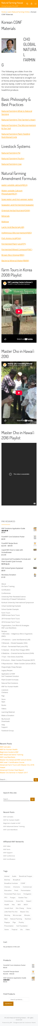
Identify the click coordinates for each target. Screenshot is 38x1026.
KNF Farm (6, 849)
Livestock (4, 690)
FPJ (5, 897)
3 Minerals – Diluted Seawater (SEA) (14, 643)
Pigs (3, 696)
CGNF (23, 883)
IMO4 (26, 904)
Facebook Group (7, 731)
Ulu (21, 929)
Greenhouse (8, 901)
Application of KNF (8, 674)
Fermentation (25, 890)
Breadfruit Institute (11, 883)
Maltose (5, 221)
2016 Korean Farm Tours (10, 622)
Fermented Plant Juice (12, 894)
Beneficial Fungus (25, 876)
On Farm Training (8, 586)
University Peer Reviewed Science (13, 597)
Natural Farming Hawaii (18, 1018)
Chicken (7, 887)
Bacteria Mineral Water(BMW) (15, 260)
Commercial (27, 887)
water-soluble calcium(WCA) (14, 185)
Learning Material (8, 712)
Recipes (4, 631)
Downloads (5, 721)
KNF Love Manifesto (8, 628)
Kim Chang (20, 908)
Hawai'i (28, 901)
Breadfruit (16, 880)
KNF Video (7, 846)
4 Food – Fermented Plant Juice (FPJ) (14, 646)
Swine (6, 929)
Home (3, 12)
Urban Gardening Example (11, 606)
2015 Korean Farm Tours (10, 619)
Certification (5, 590)
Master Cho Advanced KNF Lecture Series (15, 760)
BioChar (7, 880)
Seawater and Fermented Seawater (17, 204)
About (3, 584)
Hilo (13, 904)
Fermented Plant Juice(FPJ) (13, 243)
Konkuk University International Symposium (17, 602)
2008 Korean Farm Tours (10, 615)
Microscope (17, 915)
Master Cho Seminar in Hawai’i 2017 (14, 772)
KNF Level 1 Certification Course (12, 762)
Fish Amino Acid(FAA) (11, 238)
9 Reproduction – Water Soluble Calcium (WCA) (18, 664)
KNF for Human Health (9, 686)
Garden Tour (22, 897)
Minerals (5, 216)
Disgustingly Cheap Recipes (11, 667)
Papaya (7, 922)
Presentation (9, 926)
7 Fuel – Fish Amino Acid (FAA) (12, 657)
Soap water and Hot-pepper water (17, 199)
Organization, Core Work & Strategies (15, 625)
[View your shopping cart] (31, 3)
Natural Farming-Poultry (12, 158)
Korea (29, 908)
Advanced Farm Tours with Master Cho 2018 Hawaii (17, 766)
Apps (3, 702)
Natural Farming (16, 919)
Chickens (4, 692)
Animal (6, 876)
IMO (19, 904)
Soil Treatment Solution (10, 676)
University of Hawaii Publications (13, 599)
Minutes (27, 915)
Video (28, 929)
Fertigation (27, 894)
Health (6, 904)
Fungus (12, 897)
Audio (14, 876)
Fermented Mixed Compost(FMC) (16, 249)
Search (8, 1004)
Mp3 (6, 919)
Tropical (14, 929)
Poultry (21, 922)
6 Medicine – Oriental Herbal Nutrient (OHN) (17, 653)
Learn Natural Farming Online (18, 12)
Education (8, 890)
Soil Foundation (22, 926)
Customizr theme (30, 1022)
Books (3, 705)
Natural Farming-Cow (11, 164)
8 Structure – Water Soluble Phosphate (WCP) (18, 660)
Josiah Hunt (8, 908)
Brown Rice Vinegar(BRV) (12, 255)
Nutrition (28, 919)
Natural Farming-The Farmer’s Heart (18, 119)
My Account (5, 719)
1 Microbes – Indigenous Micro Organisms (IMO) (16, 635)
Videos (3, 709)
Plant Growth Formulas (9, 680)
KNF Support (7, 853)
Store (3, 699)
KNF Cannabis (5, 747)
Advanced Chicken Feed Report (12, 770)
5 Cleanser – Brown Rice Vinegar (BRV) (15, 650)
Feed (16, 890)
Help (3, 725)
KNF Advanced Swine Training (11, 754)
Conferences (6, 593)
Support (4, 727)
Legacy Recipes (6, 670)
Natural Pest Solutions (9, 683)
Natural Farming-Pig (10, 152)
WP (11, 1022)
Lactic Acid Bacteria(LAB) (12, 227)
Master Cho (24, 912)
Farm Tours (5, 613)
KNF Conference (9, 856)
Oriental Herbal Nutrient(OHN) (15, 210)
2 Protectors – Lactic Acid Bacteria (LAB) (15, 640)
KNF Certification (9, 859)
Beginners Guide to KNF (9, 752)
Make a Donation (7, 715)
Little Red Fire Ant (10, 912)
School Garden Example (10, 609)
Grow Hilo (19, 901)
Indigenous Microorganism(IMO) (16, 232)
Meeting (7, 915)
